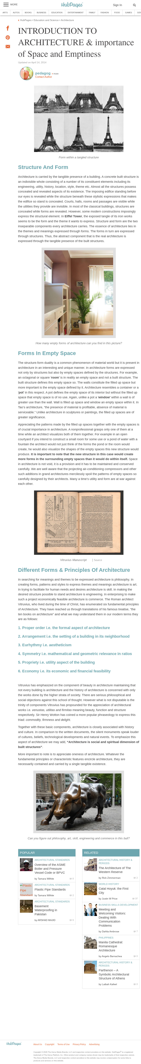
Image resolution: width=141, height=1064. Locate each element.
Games (128, 13)
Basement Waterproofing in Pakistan (46, 910)
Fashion (105, 13)
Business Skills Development (118, 904)
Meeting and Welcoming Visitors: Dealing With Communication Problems (112, 917)
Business (41, 13)
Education (56, 13)
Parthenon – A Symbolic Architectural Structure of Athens (114, 974)
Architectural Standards (52, 860)
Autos (16, 13)
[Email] (7, 47)
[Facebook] (7, 29)
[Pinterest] (7, 38)
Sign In (117, 5)
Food (117, 13)
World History (109, 884)
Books (28, 13)
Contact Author (43, 76)
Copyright (49, 1044)
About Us (37, 1044)
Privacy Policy (79, 1044)
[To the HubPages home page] (13, 1044)
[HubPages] (72, 5)
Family (92, 13)
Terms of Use (63, 1044)
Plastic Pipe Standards (50, 889)
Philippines (106, 937)
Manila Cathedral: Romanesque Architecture (111, 946)
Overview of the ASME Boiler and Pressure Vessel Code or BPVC (50, 869)
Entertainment (76, 13)
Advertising (94, 1044)
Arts (5, 13)
